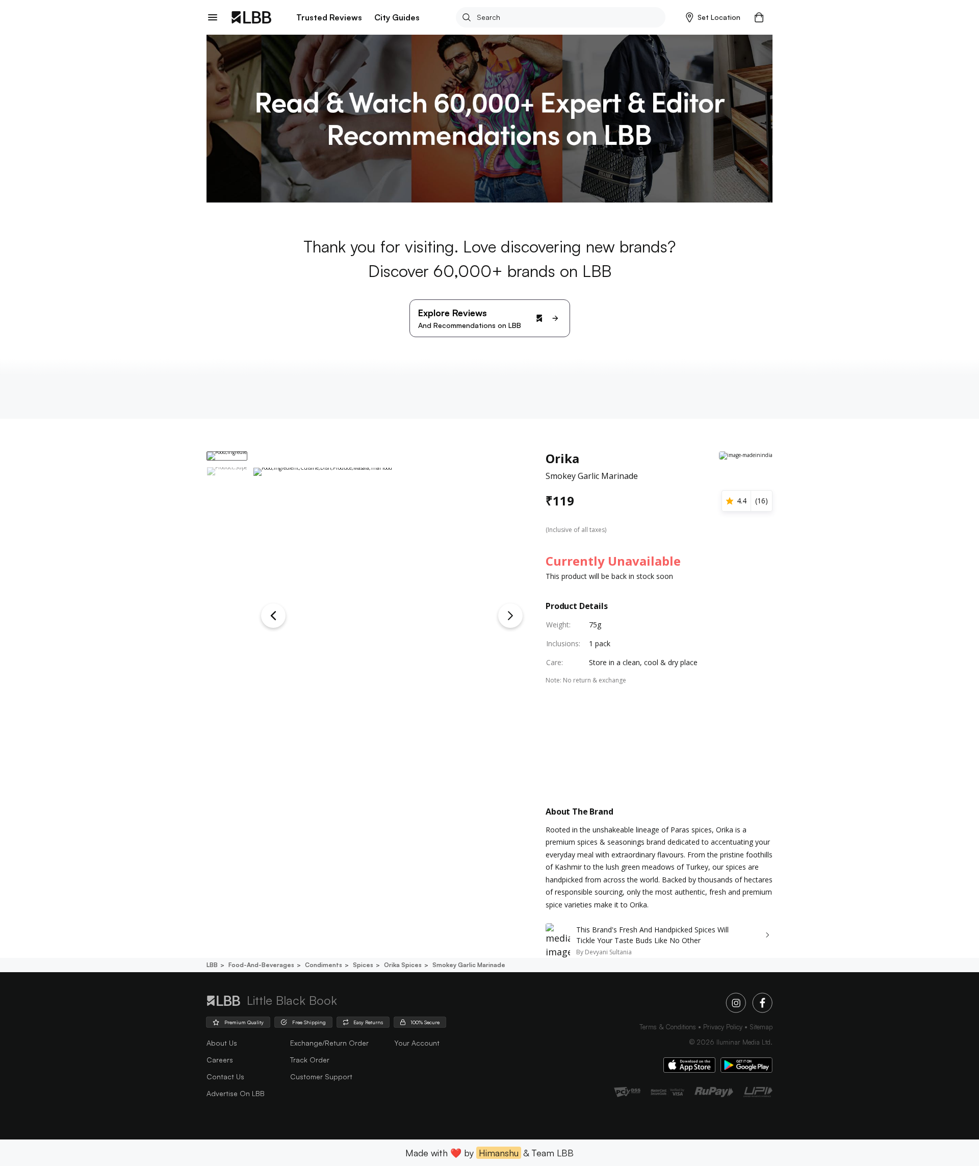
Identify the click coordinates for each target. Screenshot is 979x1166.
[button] (713, 17)
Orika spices (403, 965)
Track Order (309, 1059)
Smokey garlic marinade (468, 965)
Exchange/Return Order (329, 1042)
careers (220, 1059)
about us (222, 1042)
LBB (212, 965)
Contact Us (225, 1076)
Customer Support (321, 1076)
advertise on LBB (236, 1093)
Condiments (323, 965)
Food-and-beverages (261, 965)
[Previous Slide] (273, 615)
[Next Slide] (510, 615)
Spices (363, 965)
